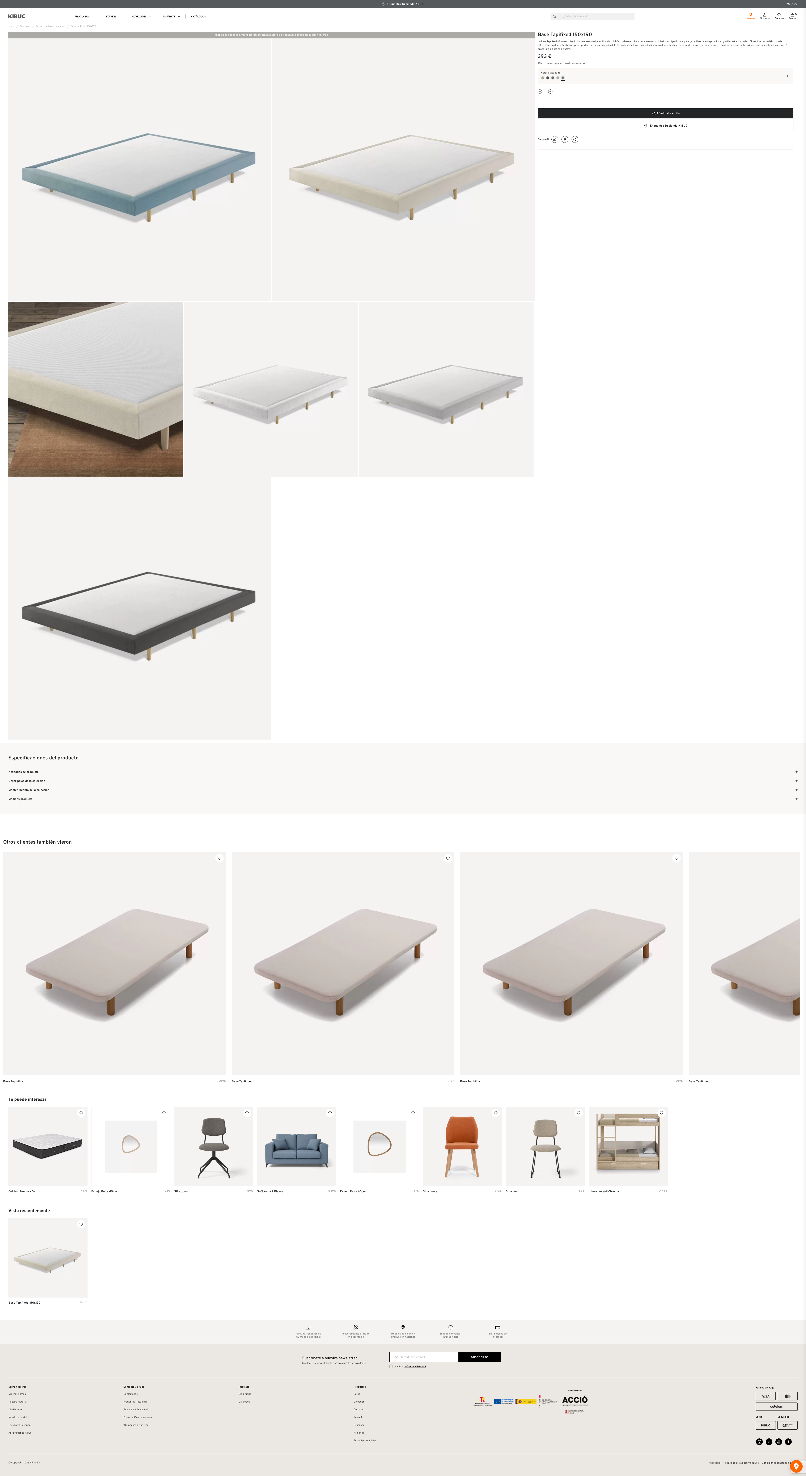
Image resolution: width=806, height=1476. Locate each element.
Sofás (357, 1394)
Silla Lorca (430, 1191)
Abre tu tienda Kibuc (19, 1433)
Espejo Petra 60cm (353, 1191)
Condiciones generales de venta (780, 1463)
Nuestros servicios (18, 1417)
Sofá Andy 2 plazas (270, 1191)
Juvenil (358, 1417)
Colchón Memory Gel (22, 1191)
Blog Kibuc (245, 1394)
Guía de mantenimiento (136, 1409)
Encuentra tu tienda (19, 1425)
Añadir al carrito (668, 113)
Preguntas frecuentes (135, 1402)
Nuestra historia (17, 1402)
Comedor (359, 1402)
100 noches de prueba (135, 1425)
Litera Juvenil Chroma (604, 1191)
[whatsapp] (554, 139)
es (788, 4)
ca (796, 4)
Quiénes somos (17, 1394)
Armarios (359, 1433)
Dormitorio (360, 1409)
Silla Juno (181, 1191)
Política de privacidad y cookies (741, 1463)
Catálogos (244, 1402)
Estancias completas (365, 1440)
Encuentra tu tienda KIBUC (405, 4)
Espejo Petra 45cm (104, 1191)
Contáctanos (130, 1394)
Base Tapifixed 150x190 (24, 1303)
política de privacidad (415, 1366)
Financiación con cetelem (137, 1417)
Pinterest (564, 139)
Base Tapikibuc (13, 1081)
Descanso (359, 1425)
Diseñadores (15, 1409)
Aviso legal (715, 1463)
